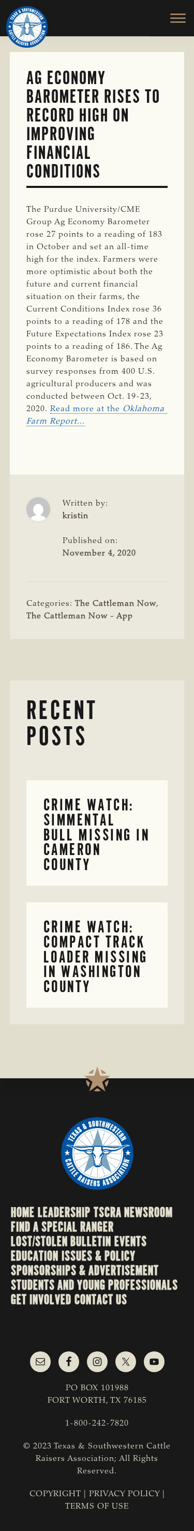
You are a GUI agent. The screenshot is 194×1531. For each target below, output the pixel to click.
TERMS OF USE (97, 1506)
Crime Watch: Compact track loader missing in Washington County (95, 956)
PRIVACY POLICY (124, 1494)
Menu (172, 18)
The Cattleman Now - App (79, 616)
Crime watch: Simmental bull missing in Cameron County (96, 834)
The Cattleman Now (115, 604)
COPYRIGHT (55, 1494)
